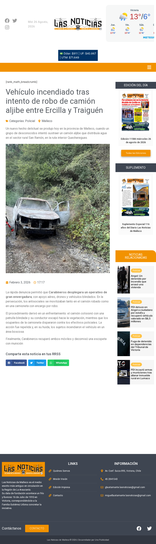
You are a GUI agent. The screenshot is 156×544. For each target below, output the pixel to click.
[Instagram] (7, 27)
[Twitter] (14, 20)
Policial (30, 121)
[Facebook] (7, 20)
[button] (16, 363)
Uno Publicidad (102, 540)
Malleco (47, 121)
